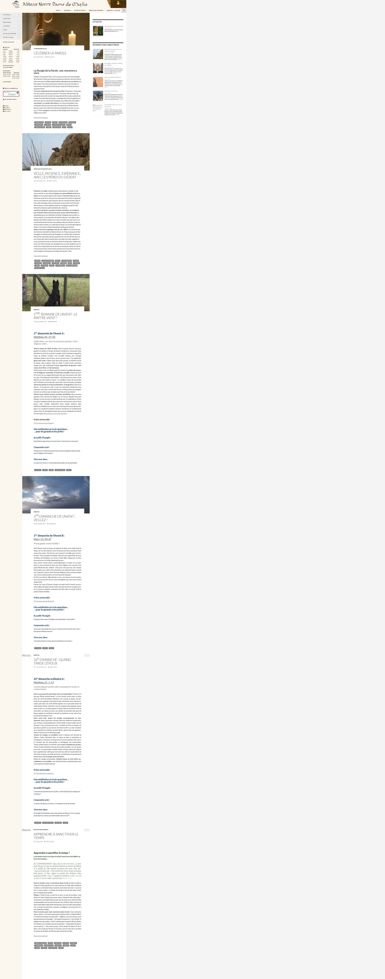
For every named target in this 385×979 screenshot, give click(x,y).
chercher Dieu (66, 260)
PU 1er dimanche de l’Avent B (44, 601)
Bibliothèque (7, 22)
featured (72, 122)
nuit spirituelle (48, 822)
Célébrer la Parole (50, 53)
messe (69, 124)
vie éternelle (60, 265)
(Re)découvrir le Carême (111, 91)
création (58, 943)
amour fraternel (48, 260)
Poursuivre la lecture (41, 117)
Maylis (58, 10)
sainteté (58, 945)
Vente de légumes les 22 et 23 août (113, 26)
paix (70, 263)
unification (53, 948)
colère (76, 260)
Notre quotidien (79, 10)
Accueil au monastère (9, 33)
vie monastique (72, 265)
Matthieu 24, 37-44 (44, 337)
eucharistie (63, 122)
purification (49, 945)
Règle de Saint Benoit (41, 829)
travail (44, 948)
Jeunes (5, 29)
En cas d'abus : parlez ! (11, 99)
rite (64, 127)
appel (50, 943)
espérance (47, 263)
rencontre (56, 127)
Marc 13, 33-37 (42, 539)
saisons (66, 945)
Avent (58, 260)
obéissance (38, 945)
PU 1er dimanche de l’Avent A (44, 423)
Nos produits (7, 14)
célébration (39, 122)
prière (49, 127)
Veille (70, 127)
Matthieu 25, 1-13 (44, 682)
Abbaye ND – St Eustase (113, 10)
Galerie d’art (7, 18)
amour (37, 260)
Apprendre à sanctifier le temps (56, 836)
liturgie (47, 124)
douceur (38, 263)
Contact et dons (8, 37)
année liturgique (40, 943)
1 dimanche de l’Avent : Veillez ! (54, 518)
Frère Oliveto (50, 57)
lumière (63, 263)
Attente (38, 470)
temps (37, 948)
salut (73, 945)
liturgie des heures (59, 124)
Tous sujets (7, 111)
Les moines (67, 10)
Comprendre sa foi (40, 48)
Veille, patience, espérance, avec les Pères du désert (57, 175)
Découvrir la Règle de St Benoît (112, 77)
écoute (48, 122)
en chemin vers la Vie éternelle (56, 413)
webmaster (53, 321)
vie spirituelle (39, 268)
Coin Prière (6, 26)
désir (51, 470)
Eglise (55, 122)
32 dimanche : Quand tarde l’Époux (52, 661)
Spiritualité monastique (43, 169)
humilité (73, 943)
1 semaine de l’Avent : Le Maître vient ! (56, 316)
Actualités (7, 107)
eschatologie (60, 470)
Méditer (36, 309)
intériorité (38, 124)
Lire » (120, 59)
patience (76, 263)
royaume (44, 265)
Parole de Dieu (39, 127)
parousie (58, 822)
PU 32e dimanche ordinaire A (44, 773)
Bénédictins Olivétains (96, 10)
